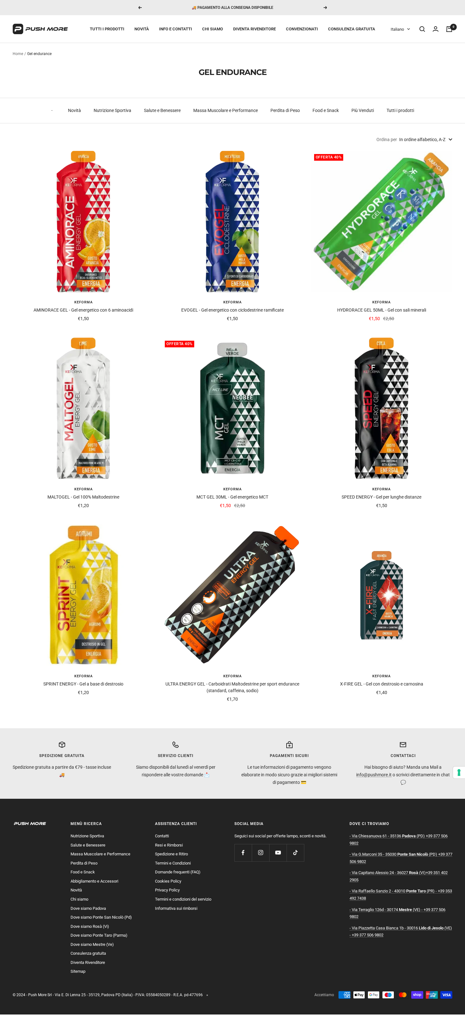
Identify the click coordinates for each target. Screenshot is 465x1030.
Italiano (397, 29)
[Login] (435, 29)
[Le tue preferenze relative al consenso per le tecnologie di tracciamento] (459, 772)
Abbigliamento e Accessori (94, 881)
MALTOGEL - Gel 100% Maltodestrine (83, 496)
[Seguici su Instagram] (260, 852)
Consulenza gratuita (351, 29)
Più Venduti (362, 110)
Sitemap (78, 971)
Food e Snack (326, 110)
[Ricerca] (422, 29)
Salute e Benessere (162, 110)
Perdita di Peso (285, 110)
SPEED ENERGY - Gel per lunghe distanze (381, 496)
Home (18, 54)
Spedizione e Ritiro (171, 854)
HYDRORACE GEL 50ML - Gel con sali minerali (381, 310)
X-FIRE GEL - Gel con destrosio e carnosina (381, 683)
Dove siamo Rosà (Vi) (90, 926)
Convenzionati (302, 29)
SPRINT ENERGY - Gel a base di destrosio (83, 683)
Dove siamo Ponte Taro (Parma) (99, 935)
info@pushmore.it (374, 774)
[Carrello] (449, 29)
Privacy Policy (167, 890)
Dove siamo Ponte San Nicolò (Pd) (101, 917)
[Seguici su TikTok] (295, 852)
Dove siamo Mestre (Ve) (92, 944)
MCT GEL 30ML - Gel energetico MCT (232, 496)
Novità (141, 29)
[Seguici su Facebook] (243, 852)
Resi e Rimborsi (169, 845)
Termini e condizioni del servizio (183, 899)
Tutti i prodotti (107, 29)
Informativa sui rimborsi (176, 908)
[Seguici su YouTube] (278, 852)
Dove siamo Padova (88, 908)
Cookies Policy (168, 881)
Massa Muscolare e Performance (225, 110)
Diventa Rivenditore (254, 29)
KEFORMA (83, 302)
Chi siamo (212, 29)
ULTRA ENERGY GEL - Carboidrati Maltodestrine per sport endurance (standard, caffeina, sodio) (232, 687)
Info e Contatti (175, 29)
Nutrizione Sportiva (112, 110)
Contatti (162, 836)
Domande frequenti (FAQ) (178, 872)
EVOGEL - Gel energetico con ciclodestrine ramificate (232, 310)
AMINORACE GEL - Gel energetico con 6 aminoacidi (83, 310)
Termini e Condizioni (173, 863)
